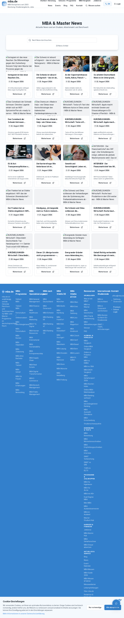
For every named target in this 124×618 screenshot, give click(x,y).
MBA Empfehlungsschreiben (89, 446)
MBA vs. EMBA (87, 362)
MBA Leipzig (61, 349)
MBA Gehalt (18, 371)
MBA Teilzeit (18, 364)
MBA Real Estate (33, 366)
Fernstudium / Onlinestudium (20, 315)
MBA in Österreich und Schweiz (103, 308)
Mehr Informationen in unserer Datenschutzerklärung (23, 614)
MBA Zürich (74, 336)
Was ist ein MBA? (88, 300)
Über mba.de (89, 591)
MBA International (34, 339)
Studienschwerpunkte (89, 424)
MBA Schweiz (48, 313)
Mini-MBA (87, 503)
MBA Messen (89, 569)
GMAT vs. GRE (87, 463)
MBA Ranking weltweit (89, 397)
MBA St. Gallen (73, 358)
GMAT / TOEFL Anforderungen (103, 326)
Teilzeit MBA (18, 307)
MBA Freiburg (62, 380)
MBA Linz (73, 318)
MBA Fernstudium (20, 330)
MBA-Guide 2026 (88, 574)
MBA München (60, 300)
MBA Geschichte (88, 311)
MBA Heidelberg (61, 374)
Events (58, 6)
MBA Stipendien (20, 343)
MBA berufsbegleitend (20, 323)
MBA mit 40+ (89, 494)
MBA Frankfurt (60, 318)
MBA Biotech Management (34, 386)
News (50, 6)
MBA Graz (74, 306)
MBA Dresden (62, 353)
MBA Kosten (18, 337)
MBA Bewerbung (88, 434)
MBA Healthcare (33, 311)
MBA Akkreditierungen (89, 323)
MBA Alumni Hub (88, 534)
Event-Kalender (87, 565)
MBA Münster (62, 369)
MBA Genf (74, 340)
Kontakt (79, 6)
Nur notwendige (95, 607)
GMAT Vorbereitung (89, 457)
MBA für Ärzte (87, 489)
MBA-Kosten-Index (89, 385)
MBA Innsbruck (74, 330)
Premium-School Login (117, 309)
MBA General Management (34, 300)
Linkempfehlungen (89, 588)
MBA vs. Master (87, 306)
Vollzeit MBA (18, 300)
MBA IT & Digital (32, 325)
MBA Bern (74, 349)
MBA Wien (74, 302)
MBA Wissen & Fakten (89, 580)
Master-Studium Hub (89, 519)
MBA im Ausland (87, 513)
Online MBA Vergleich (88, 348)
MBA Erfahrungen (20, 384)
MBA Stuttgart (60, 336)
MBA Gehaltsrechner (89, 540)
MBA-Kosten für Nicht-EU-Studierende (103, 317)
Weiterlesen (17, 94)
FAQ (71, 6)
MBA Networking (20, 391)
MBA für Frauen (19, 377)
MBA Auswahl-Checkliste (88, 412)
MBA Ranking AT (48, 325)
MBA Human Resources (34, 332)
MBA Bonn (61, 364)
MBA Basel (74, 344)
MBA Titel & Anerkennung (89, 317)
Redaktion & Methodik (88, 596)
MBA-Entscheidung (89, 419)
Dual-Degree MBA (88, 498)
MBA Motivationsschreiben (89, 440)
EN (109, 4)
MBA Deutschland (48, 300)
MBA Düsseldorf (61, 329)
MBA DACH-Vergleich (88, 371)
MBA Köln (60, 324)
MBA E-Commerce (33, 379)
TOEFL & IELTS (87, 469)
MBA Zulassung (20, 350)
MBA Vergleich (87, 342)
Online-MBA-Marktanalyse (89, 391)
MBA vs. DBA (89, 366)
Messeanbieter (89, 584)
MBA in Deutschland (103, 300)
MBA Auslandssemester (89, 507)
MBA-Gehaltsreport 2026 (89, 378)
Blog (65, 6)
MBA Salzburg (73, 312)
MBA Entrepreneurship (34, 352)
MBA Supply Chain (34, 359)
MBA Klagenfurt (74, 323)
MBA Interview (87, 452)
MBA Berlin (61, 306)
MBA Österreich (47, 307)
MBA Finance (34, 306)
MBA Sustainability (34, 345)
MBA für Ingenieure (88, 483)
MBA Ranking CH (48, 332)
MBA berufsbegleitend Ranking (89, 403)
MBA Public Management (34, 393)
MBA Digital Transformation (34, 373)
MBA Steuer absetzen (88, 546)
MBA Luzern (75, 353)
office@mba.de (118, 296)
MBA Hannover (60, 358)
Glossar (87, 328)
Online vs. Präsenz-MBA (87, 354)
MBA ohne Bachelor (19, 357)
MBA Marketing (33, 318)
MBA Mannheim (61, 343)
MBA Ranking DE (48, 318)
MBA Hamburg (60, 311)
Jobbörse (87, 530)
